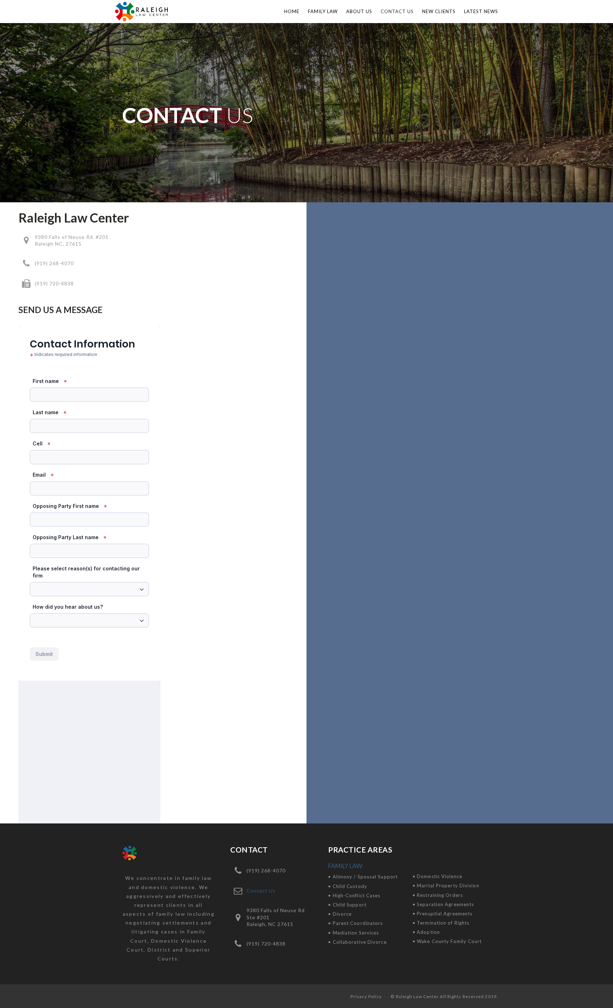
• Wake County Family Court (447, 941)
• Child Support (347, 905)
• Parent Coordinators (355, 923)
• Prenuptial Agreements (443, 913)
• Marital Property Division (446, 885)
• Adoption (426, 932)
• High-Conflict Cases (354, 895)
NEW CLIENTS (438, 11)
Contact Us (397, 11)
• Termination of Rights (441, 923)
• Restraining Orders (438, 895)
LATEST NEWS (481, 11)
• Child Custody (347, 886)
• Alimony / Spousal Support (363, 877)
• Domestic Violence (437, 876)
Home (291, 11)
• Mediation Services (353, 933)
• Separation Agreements (443, 904)
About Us (359, 11)
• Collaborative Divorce (357, 942)
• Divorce (340, 914)
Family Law (323, 11)
